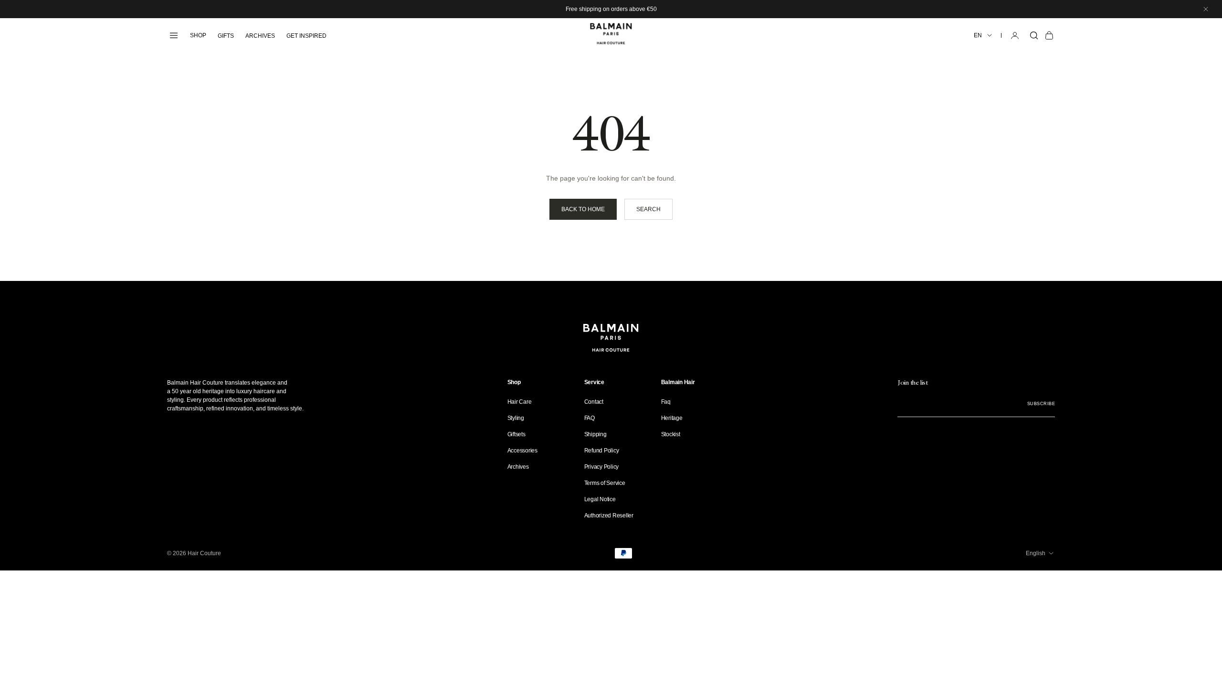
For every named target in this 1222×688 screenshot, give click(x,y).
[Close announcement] (1206, 9)
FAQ (589, 418)
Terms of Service (604, 483)
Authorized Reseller (608, 515)
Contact (593, 401)
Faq (666, 401)
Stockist (670, 434)
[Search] (1034, 35)
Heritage (672, 418)
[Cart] (1049, 35)
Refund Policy (601, 450)
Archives (518, 466)
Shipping (595, 434)
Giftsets (516, 434)
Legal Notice (600, 499)
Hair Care (519, 401)
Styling (515, 418)
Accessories (522, 450)
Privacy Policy (601, 466)
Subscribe (1041, 403)
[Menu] (173, 35)
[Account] (1015, 35)
